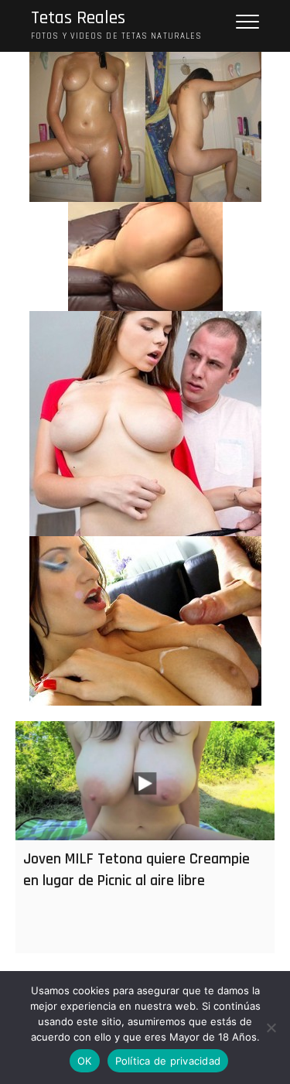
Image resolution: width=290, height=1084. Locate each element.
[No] (270, 1027)
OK (84, 1061)
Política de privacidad (168, 1061)
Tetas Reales (78, 18)
